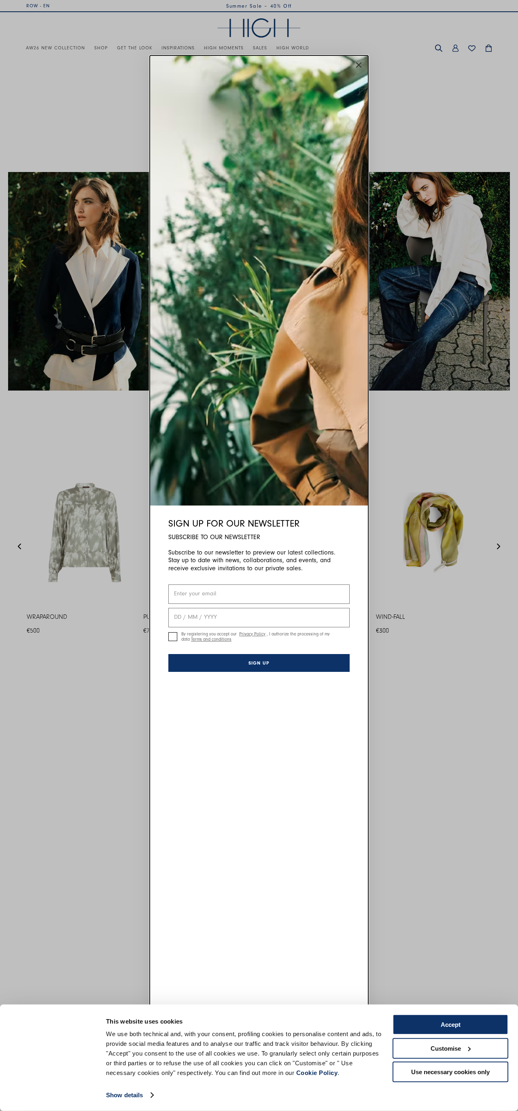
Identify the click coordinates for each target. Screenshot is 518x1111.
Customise (446, 1048)
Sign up (259, 663)
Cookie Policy (317, 1072)
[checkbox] (172, 636)
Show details (124, 1095)
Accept (451, 1024)
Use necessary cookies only (450, 1072)
